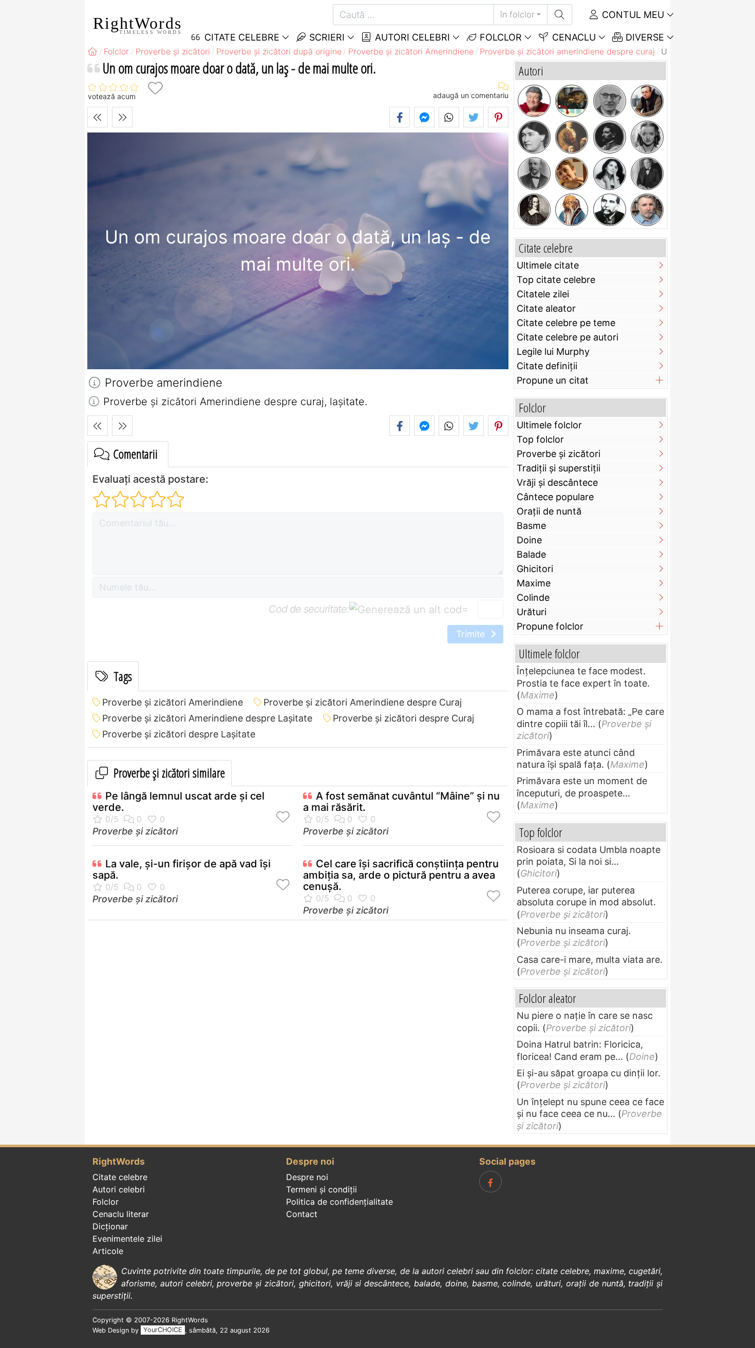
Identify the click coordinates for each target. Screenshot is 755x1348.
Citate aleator (546, 308)
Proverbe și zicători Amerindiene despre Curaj (362, 702)
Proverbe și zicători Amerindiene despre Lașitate (207, 718)
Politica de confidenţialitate (339, 1202)
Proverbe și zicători (135, 831)
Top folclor (540, 439)
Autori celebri (411, 37)
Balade (531, 554)
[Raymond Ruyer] (609, 101)
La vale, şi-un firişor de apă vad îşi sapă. (181, 869)
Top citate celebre (556, 279)
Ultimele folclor (549, 425)
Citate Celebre (240, 37)
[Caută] (559, 14)
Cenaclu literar (120, 1214)
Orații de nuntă (549, 511)
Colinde (533, 597)
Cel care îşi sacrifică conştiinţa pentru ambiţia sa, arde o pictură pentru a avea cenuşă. (401, 875)
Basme (531, 525)
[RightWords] (92, 51)
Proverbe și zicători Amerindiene (172, 702)
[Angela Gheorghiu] (609, 173)
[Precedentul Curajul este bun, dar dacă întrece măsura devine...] (97, 117)
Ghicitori (535, 568)
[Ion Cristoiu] (647, 101)
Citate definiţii (547, 365)
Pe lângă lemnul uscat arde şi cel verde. (178, 801)
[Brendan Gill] (571, 101)
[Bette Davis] (647, 137)
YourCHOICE (162, 1330)
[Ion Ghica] (609, 210)
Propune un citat (553, 380)
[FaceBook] (490, 1181)
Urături (531, 611)
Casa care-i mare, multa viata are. (590, 959)
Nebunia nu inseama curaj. (574, 930)
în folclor (517, 14)
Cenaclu (573, 37)
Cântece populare (555, 496)
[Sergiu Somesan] (647, 210)
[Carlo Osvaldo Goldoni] (571, 137)
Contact (301, 1214)
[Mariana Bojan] (571, 173)
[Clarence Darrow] (647, 173)
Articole (107, 1251)
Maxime (534, 583)
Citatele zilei (543, 294)
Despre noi (307, 1177)
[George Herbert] (534, 210)
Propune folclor (550, 626)
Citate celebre (119, 1177)
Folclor (499, 37)
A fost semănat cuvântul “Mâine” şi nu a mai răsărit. (401, 801)
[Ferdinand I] (609, 137)
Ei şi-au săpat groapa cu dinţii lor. (588, 1073)
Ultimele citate (548, 265)
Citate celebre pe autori (567, 337)
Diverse (643, 37)
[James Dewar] (534, 173)
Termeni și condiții (321, 1189)
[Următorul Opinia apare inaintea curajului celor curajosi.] (122, 117)
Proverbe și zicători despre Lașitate (178, 734)
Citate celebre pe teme (566, 322)
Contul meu (631, 14)
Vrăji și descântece (557, 482)
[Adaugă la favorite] (155, 88)
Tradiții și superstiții (558, 468)
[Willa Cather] (534, 137)
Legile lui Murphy (553, 351)
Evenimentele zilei (127, 1238)
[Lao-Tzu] (571, 210)
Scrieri (326, 37)
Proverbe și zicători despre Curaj (403, 718)
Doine (529, 540)
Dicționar (110, 1226)
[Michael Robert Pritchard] (534, 101)
